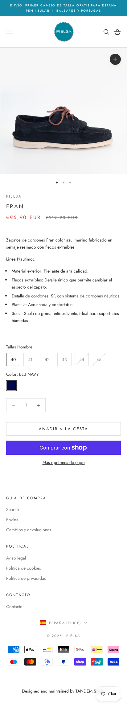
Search (12, 509)
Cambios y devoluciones (28, 530)
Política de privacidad (26, 578)
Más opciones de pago (64, 462)
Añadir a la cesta (63, 429)
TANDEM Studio (90, 691)
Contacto (14, 606)
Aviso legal (16, 558)
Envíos (12, 520)
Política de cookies (23, 568)
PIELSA (14, 196)
